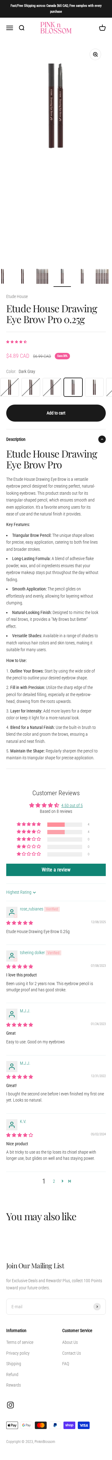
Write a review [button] (56, 870)
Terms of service (19, 1342)
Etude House (17, 296)
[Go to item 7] (82, 277)
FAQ (65, 1363)
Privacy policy (18, 1353)
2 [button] (54, 1181)
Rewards (13, 1385)
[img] (19, 922)
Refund (12, 1374)
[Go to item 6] (62, 277)
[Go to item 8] (102, 277)
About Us (70, 1342)
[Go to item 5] (42, 277)
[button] (16, 342)
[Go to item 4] (22, 277)
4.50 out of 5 (72, 805)
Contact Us (71, 1353)
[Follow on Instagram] (10, 1405)
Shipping (13, 1363)
